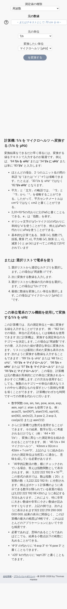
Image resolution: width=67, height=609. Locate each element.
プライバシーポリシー (24, 576)
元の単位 (33, 31)
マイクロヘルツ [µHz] (45, 295)
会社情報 (7, 576)
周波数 (38, 271)
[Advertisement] (33, 99)
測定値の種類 (33, 4)
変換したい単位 (34, 43)
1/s (36, 286)
